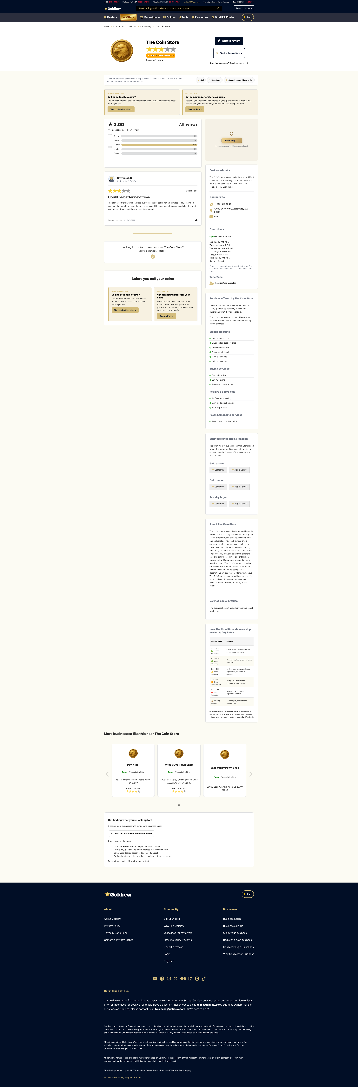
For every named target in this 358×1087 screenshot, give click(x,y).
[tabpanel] (133, 770)
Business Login (232, 918)
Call (202, 80)
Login (167, 954)
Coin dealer (118, 26)
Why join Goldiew (174, 925)
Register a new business (237, 939)
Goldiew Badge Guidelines (238, 947)
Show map (232, 140)
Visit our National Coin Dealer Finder (133, 833)
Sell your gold (172, 918)
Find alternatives (231, 53)
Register (169, 961)
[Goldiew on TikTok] (203, 979)
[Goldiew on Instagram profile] (169, 979)
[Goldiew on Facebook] (162, 979)
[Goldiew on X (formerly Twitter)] (176, 979)
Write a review (231, 40)
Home (106, 26)
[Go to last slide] (107, 774)
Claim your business (235, 932)
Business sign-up (233, 925)
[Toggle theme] (248, 17)
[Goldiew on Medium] (183, 979)
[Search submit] (218, 8)
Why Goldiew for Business (238, 954)
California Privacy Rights (118, 939)
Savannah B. (124, 178)
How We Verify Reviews (178, 939)
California (132, 26)
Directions (215, 80)
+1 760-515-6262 (222, 204)
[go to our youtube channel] (155, 979)
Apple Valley (145, 26)
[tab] (179, 805)
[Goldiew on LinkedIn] (190, 979)
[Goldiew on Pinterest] (197, 979)
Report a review (173, 947)
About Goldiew (112, 918)
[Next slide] (250, 774)
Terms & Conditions (115, 932)
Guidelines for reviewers (178, 932)
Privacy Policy (112, 925)
